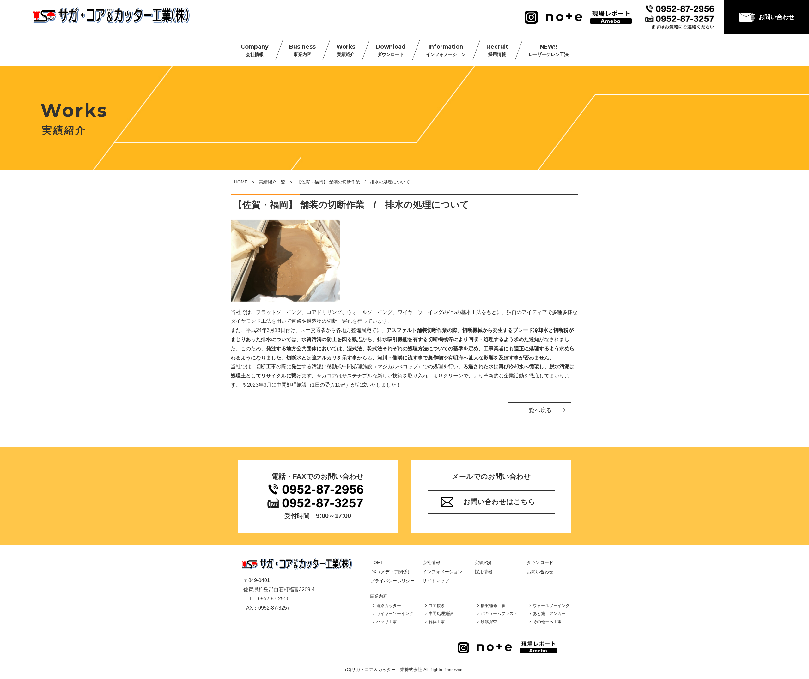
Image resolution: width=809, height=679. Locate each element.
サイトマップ (436, 580)
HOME (240, 181)
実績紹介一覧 (272, 181)
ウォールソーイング (551, 605)
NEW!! (549, 50)
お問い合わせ (776, 17)
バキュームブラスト (499, 613)
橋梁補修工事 (493, 605)
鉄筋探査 (489, 621)
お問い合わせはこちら (499, 502)
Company (255, 50)
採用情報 (483, 571)
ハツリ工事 (386, 621)
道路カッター (388, 605)
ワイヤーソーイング (394, 613)
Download (390, 50)
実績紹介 (483, 562)
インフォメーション (442, 571)
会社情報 (431, 562)
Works (345, 50)
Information (446, 50)
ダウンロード (540, 562)
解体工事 (437, 621)
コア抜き (437, 605)
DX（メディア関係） (391, 571)
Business (302, 50)
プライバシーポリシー (392, 580)
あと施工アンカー (549, 613)
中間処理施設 (441, 613)
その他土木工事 (547, 621)
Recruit (497, 50)
